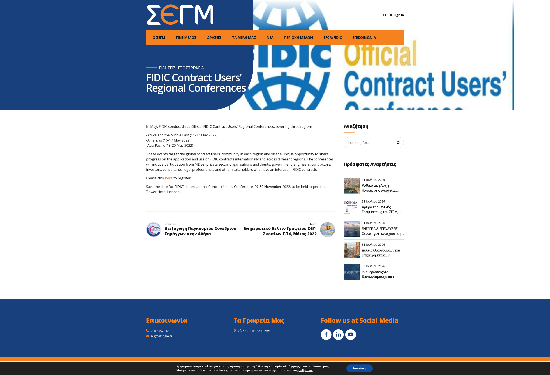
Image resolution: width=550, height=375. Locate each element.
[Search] (385, 15)
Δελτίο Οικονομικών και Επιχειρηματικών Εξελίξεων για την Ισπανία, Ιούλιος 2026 (381, 253)
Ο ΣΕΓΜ (159, 37)
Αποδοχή (359, 368)
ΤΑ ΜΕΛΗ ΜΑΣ (244, 37)
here (169, 178)
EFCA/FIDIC (333, 37)
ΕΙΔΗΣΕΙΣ (167, 67)
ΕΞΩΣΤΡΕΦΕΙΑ (191, 67)
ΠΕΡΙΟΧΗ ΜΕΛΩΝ (298, 37)
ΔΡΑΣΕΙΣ (214, 37)
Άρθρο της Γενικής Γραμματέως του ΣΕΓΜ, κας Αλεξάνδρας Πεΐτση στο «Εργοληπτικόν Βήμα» (382, 209)
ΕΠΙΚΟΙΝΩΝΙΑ (364, 37)
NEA (270, 37)
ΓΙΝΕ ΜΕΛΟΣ (186, 37)
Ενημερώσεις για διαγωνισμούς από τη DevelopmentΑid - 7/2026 (381, 274)
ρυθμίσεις (305, 370)
